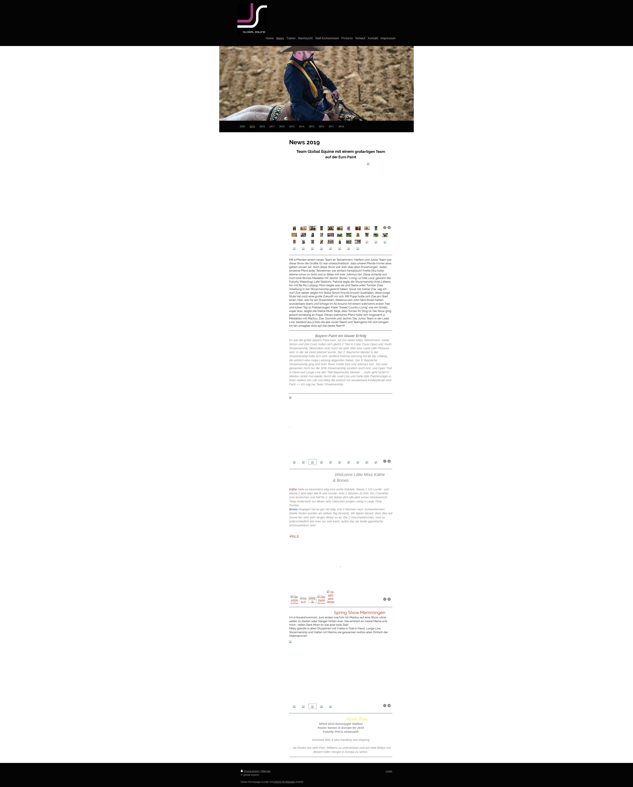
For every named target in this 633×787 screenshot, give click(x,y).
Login (389, 771)
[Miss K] (303, 600)
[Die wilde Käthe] (294, 600)
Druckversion (252, 771)
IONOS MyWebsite (284, 781)
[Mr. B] (340, 565)
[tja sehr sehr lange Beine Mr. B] (330, 600)
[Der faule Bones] (321, 600)
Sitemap (266, 771)
